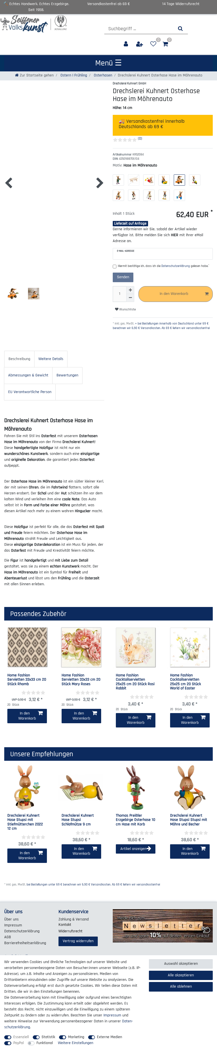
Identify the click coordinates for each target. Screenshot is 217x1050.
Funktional (44, 1042)
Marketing (76, 1037)
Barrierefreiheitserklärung (25, 943)
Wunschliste (127, 309)
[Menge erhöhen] (130, 290)
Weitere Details (50, 358)
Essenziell (21, 1037)
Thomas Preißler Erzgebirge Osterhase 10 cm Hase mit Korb (135, 820)
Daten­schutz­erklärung (22, 931)
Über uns (11, 919)
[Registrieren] (140, 44)
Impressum (13, 925)
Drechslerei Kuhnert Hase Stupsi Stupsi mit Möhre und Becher (188, 820)
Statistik (48, 1037)
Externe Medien (109, 1037)
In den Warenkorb (174, 293)
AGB (7, 937)
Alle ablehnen (181, 986)
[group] (27, 787)
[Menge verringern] (130, 298)
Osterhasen (102, 75)
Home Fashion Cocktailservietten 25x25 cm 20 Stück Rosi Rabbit (135, 682)
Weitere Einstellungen (75, 1042)
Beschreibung (19, 358)
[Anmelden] (126, 44)
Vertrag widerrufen (78, 941)
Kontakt (64, 924)
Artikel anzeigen (133, 848)
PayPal (18, 1042)
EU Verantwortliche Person (29, 391)
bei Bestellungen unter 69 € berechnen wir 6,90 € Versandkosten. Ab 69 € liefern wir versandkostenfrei (93, 885)
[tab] (19, 359)
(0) (140, 138)
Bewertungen (67, 375)
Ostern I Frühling (73, 75)
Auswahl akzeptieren (181, 963)
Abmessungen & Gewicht (28, 375)
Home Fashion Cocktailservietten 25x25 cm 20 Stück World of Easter (185, 682)
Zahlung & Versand (73, 919)
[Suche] (180, 28)
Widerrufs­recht (70, 931)
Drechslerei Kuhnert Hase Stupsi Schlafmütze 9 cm (78, 820)
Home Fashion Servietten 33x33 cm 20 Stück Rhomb (26, 679)
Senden (123, 277)
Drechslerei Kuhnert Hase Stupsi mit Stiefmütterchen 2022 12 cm (25, 822)
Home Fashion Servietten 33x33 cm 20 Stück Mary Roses (81, 679)
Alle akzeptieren (181, 975)
